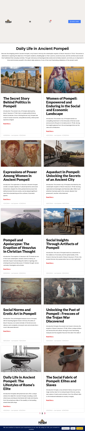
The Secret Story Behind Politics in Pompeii (17, 102)
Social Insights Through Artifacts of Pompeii (62, 244)
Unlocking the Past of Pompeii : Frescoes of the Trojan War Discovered (63, 315)
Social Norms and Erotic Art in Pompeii (19, 312)
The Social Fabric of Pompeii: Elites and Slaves (61, 381)
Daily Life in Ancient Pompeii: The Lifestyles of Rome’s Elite (19, 383)
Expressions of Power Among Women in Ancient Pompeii (20, 176)
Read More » (7, 123)
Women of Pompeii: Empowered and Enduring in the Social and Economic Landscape (63, 106)
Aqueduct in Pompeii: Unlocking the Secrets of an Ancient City (63, 176)
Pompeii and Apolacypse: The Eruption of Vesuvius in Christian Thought (19, 246)
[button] (30, 21)
